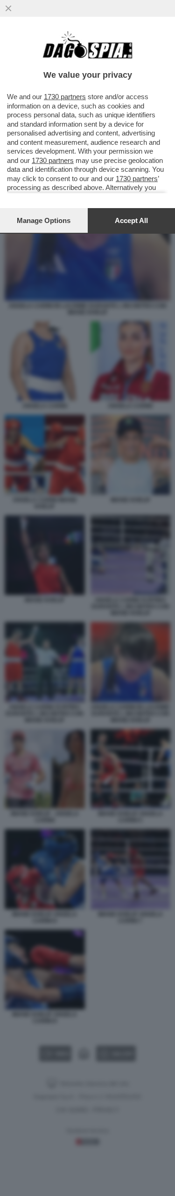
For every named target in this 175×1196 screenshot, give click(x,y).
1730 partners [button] (65, 97)
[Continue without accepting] (8, 8)
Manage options (43, 220)
